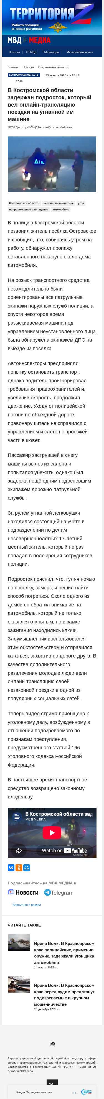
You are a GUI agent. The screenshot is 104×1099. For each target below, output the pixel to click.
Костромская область (24, 203)
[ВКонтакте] (11, 867)
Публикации (51, 52)
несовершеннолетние (59, 203)
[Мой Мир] (26, 867)
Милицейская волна (80, 52)
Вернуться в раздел (27, 904)
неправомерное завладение (28, 209)
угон (81, 203)
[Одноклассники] (19, 867)
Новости (14, 52)
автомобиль (60, 209)
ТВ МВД (31, 52)
